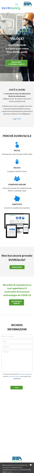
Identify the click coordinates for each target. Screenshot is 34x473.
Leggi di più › (17, 119)
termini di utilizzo (15, 376)
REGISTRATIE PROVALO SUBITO (16, 63)
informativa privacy (24, 374)
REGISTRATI (17, 267)
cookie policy (16, 472)
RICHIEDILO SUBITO (16, 302)
